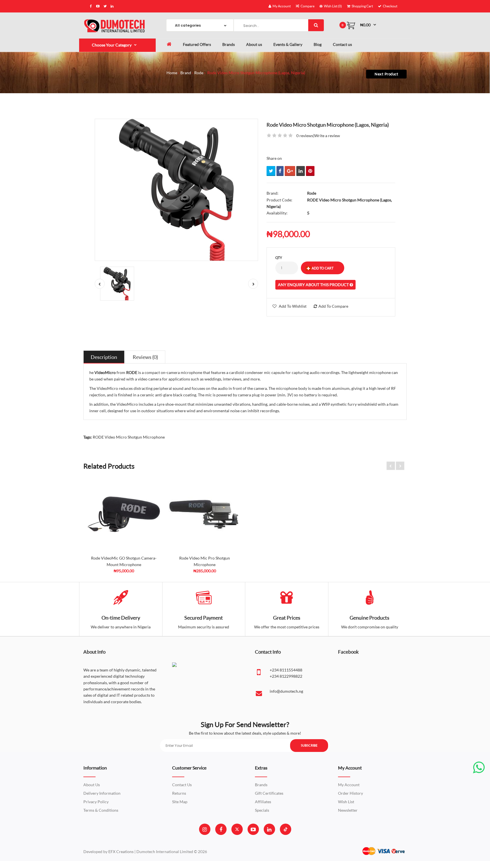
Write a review (327, 135)
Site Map (179, 801)
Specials (262, 810)
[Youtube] (253, 829)
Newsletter (348, 810)
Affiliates (263, 801)
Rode (198, 72)
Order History (350, 793)
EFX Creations (121, 851)
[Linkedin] (269, 829)
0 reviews (304, 135)
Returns (179, 793)
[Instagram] (204, 829)
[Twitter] (237, 829)
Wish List (346, 801)
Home (171, 72)
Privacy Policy (96, 801)
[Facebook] (220, 829)
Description (104, 357)
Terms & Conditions (100, 810)
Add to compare (333, 306)
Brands (261, 784)
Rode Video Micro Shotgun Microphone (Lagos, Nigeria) (255, 72)
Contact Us (182, 784)
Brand (185, 72)
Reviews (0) (145, 357)
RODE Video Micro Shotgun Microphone (129, 437)
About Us (91, 784)
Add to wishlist (293, 306)
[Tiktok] (285, 829)
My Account (349, 784)
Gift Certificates (269, 793)
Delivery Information (102, 793)
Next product (386, 74)
